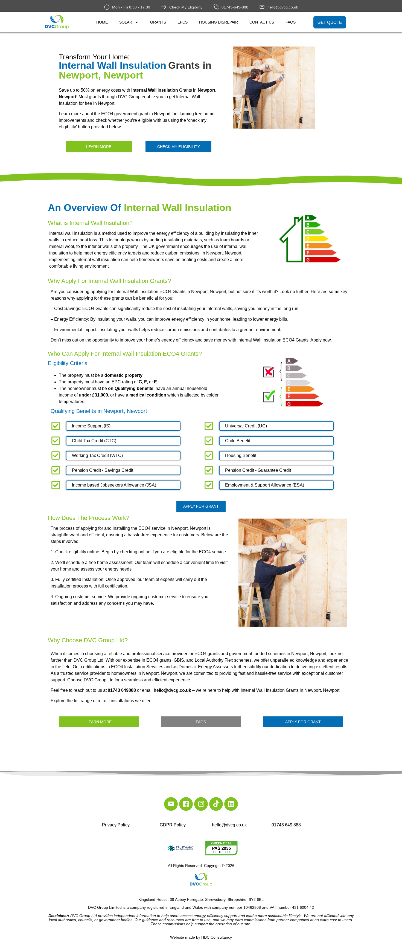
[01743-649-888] (216, 7)
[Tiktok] (216, 804)
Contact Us (261, 22)
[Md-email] (171, 804)
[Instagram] (201, 804)
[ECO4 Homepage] (294, 88)
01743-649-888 (235, 7)
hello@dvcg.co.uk (282, 7)
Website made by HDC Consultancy (201, 937)
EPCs (182, 22)
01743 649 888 (286, 825)
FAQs (291, 22)
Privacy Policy (116, 825)
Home (102, 22)
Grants (158, 22)
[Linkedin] (231, 804)
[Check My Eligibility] (164, 7)
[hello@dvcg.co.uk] (262, 7)
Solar (125, 22)
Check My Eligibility (185, 7)
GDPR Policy (173, 825)
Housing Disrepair (218, 22)
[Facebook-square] (186, 804)
